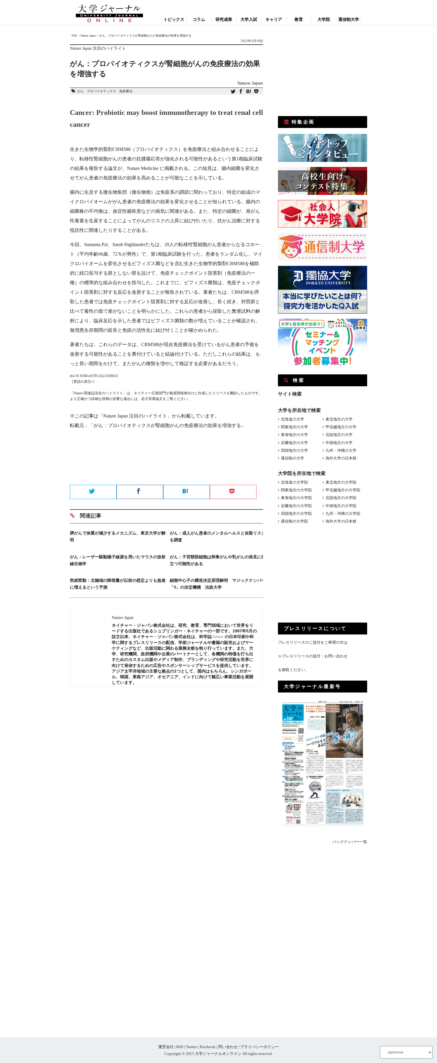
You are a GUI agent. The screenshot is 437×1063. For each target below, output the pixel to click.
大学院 (323, 19)
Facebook (208, 1047)
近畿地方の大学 (294, 442)
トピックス (174, 19)
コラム (199, 19)
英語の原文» (83, 381)
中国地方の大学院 (341, 506)
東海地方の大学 (294, 434)
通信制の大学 (292, 458)
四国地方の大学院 (296, 513)
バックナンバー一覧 (349, 842)
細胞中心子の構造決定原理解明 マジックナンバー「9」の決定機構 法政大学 (217, 584)
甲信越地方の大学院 (343, 490)
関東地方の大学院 (296, 490)
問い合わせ (228, 1047)
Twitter (191, 1047)
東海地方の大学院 (296, 497)
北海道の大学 (292, 419)
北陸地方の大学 (339, 434)
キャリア (273, 19)
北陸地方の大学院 (341, 497)
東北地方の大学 (339, 419)
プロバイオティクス (101, 91)
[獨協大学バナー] (322, 312)
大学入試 (248, 19)
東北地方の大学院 (341, 482)
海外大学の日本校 (341, 458)
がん (80, 91)
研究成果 (224, 19)
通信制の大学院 (294, 521)
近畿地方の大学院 (296, 506)
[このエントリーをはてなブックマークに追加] (248, 91)
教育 (299, 19)
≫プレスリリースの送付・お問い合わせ (313, 656)
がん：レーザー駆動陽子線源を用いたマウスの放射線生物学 (118, 560)
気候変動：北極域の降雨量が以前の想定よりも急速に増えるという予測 (118, 584)
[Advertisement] (166, 464)
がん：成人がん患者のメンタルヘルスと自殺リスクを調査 (217, 536)
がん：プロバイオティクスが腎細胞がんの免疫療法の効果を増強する (167, 425)
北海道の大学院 (294, 482)
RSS (179, 1047)
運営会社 (166, 1047)
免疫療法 (125, 91)
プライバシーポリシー (259, 1047)
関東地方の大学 (294, 427)
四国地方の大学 (294, 450)
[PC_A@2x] (322, 365)
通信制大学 (348, 19)
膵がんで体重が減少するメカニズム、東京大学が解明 (118, 536)
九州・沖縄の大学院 (343, 513)
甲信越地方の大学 (341, 427)
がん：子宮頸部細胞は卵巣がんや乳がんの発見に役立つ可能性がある (217, 560)
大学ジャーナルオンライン (218, 1053)
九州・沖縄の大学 (341, 450)
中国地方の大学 (339, 442)
